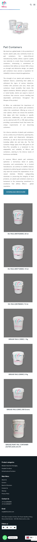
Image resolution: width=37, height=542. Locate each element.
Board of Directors (7, 485)
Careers (4, 482)
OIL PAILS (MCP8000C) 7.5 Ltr (18, 304)
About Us (4, 480)
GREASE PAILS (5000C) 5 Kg (18, 374)
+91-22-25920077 (7, 504)
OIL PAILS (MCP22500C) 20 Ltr (18, 234)
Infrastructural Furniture (8, 471)
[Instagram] (11, 527)
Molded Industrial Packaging (9, 465)
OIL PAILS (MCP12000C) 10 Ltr (18, 269)
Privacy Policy (5, 493)
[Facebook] (3, 527)
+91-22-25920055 (7, 502)
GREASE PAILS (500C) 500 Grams (18, 409)
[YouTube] (14, 527)
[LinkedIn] (7, 527)
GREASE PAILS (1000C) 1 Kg (18, 339)
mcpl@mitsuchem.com (8, 511)
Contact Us (5, 488)
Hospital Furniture (7, 468)
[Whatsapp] (4, 537)
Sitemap (4, 491)
